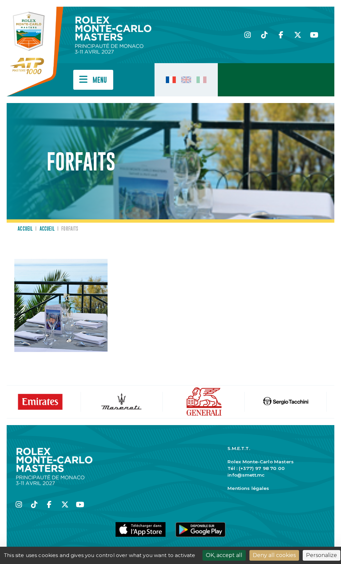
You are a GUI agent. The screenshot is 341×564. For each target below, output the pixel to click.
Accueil (25, 229)
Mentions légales (248, 488)
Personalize (321, 555)
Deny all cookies (274, 555)
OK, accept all (224, 555)
